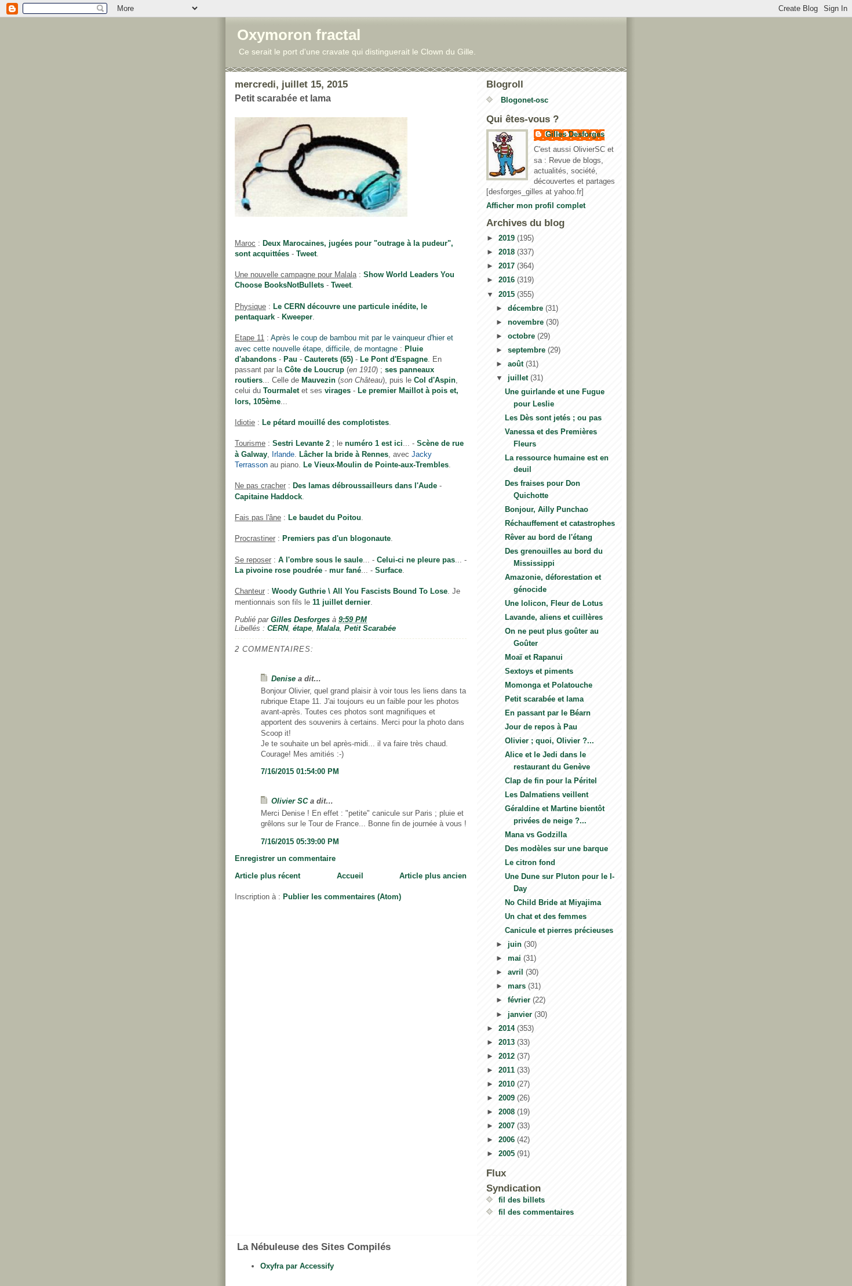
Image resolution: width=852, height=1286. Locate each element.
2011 (507, 1070)
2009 (507, 1098)
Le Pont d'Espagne (394, 359)
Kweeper (297, 317)
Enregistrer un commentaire (285, 858)
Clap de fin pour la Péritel (551, 780)
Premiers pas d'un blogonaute (336, 538)
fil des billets (521, 1200)
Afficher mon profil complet (535, 205)
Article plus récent (267, 875)
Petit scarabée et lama (544, 699)
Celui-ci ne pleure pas (416, 559)
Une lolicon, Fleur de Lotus (554, 603)
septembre (528, 350)
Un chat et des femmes (546, 916)
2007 (507, 1125)
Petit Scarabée (370, 628)
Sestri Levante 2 (301, 443)
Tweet (306, 253)
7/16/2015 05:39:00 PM (300, 841)
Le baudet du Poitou (324, 517)
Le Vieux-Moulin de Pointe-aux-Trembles (376, 464)
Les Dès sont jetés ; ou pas (553, 417)
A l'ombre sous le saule (320, 559)
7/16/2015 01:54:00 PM (300, 771)
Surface (388, 570)
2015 (507, 294)
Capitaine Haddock (268, 496)
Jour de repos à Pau (541, 726)
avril (517, 972)
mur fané (345, 570)
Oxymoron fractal (299, 34)
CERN (277, 628)
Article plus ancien (433, 875)
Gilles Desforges (575, 134)
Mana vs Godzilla (536, 834)
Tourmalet (281, 390)
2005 (507, 1153)
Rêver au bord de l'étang (548, 537)
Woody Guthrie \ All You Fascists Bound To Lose (359, 591)
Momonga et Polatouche (548, 685)
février (520, 1000)
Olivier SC (289, 801)
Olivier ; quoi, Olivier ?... (549, 740)
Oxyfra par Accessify (297, 1266)
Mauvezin (318, 380)
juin (516, 944)
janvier (521, 1014)
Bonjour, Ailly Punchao (546, 509)
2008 (507, 1111)
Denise (283, 678)
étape (302, 628)
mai (515, 958)
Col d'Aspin (435, 380)
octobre (522, 336)
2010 (507, 1084)
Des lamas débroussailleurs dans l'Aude (365, 485)
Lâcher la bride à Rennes (343, 454)
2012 (507, 1056)
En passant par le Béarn (548, 713)
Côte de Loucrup (314, 369)
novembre (527, 322)
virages (338, 390)
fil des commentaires (536, 1212)
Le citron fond (530, 862)
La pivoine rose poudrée (278, 570)
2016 (507, 279)
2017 (507, 265)
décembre (526, 308)
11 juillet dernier (341, 602)
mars (518, 986)
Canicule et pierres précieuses (559, 930)
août (517, 363)
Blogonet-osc (523, 100)
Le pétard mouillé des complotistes (325, 422)
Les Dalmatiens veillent (546, 794)
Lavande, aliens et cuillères (554, 617)
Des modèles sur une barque (556, 848)
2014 (507, 1028)
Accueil (350, 875)
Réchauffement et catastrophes (560, 523)
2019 (507, 238)
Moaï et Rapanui (534, 657)
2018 (507, 252)
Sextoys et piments (539, 671)
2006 (507, 1139)
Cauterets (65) (328, 359)
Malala (328, 628)
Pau (290, 359)
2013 (507, 1042)
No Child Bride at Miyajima (553, 902)
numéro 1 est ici (374, 443)
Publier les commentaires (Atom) (342, 896)
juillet (519, 377)
